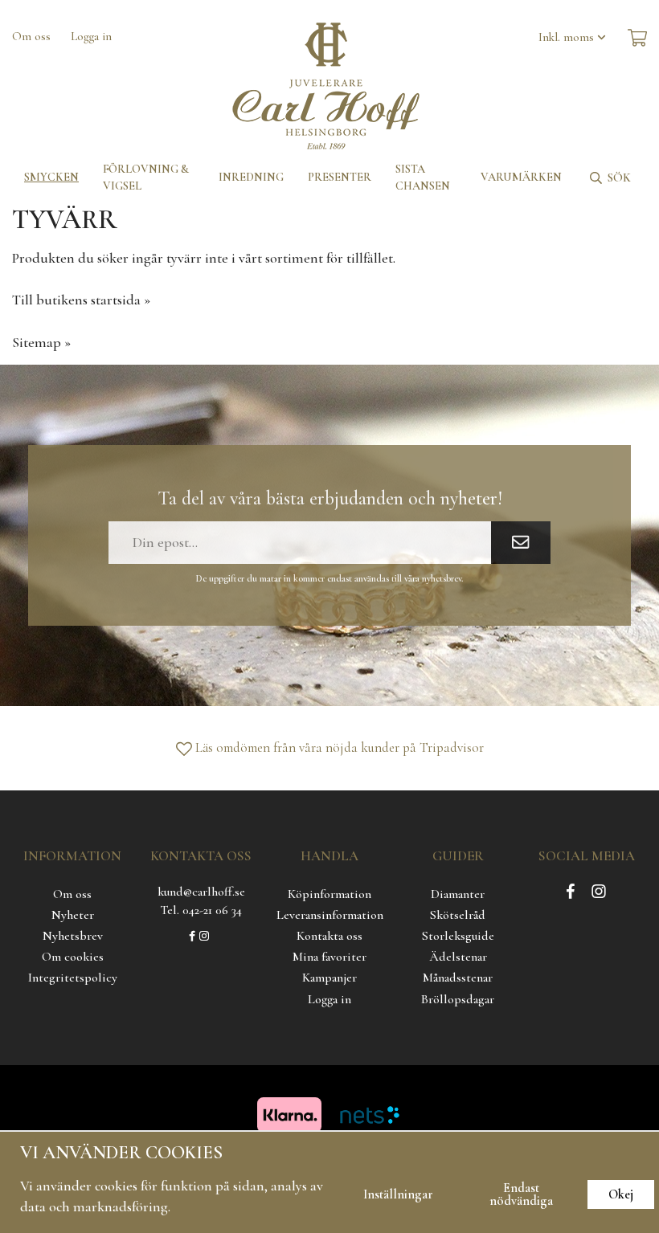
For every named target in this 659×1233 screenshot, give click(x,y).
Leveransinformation (329, 915)
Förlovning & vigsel (146, 177)
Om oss (31, 36)
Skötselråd (457, 915)
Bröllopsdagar (457, 999)
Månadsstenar (458, 978)
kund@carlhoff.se (201, 892)
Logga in (91, 36)
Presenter (339, 177)
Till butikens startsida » (81, 299)
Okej (620, 1194)
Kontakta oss (329, 936)
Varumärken (521, 177)
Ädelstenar (458, 957)
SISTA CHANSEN (422, 177)
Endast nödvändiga (521, 1194)
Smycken (51, 177)
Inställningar (398, 1194)
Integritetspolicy (72, 978)
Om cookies (73, 957)
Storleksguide (458, 936)
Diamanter (458, 894)
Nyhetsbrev (73, 936)
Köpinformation (329, 894)
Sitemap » (41, 342)
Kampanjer (329, 978)
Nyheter (72, 915)
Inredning (251, 177)
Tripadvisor (452, 747)
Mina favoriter (329, 957)
